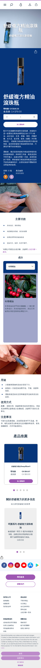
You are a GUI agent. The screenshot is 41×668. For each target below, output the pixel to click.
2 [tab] (17, 490)
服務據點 (6, 600)
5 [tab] (27, 490)
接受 (20, 654)
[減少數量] (6, 116)
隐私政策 (20, 665)
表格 (4, 631)
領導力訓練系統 (8, 625)
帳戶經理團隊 (25, 625)
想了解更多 (20, 662)
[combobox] (20, 266)
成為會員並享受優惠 (10, 622)
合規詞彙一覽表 (26, 612)
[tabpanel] (21, 464)
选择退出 (20, 658)
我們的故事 (7, 606)
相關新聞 (6, 603)
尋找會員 (20, 577)
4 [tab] (24, 490)
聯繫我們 (20, 584)
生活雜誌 (24, 603)
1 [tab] (14, 490)
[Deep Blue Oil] (21, 453)
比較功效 (20, 540)
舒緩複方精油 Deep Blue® (21, 466)
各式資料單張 (25, 606)
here (2, 648)
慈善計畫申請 (25, 628)
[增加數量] (34, 116)
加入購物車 (20, 124)
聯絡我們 (24, 622)
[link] (30, 5)
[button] (5, 177)
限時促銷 (24, 609)
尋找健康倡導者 (8, 628)
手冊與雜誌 (24, 600)
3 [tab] (20, 490)
